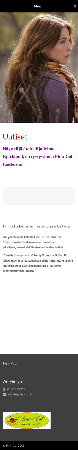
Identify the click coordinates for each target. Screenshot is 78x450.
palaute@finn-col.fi (19, 394)
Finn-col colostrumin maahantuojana (29, 226)
